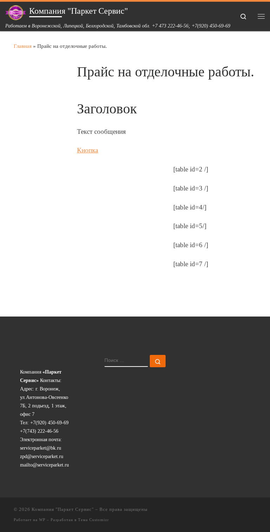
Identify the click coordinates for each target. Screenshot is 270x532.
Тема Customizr (93, 520)
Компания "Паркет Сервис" (63, 509)
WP (42, 520)
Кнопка (87, 150)
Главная (23, 46)
